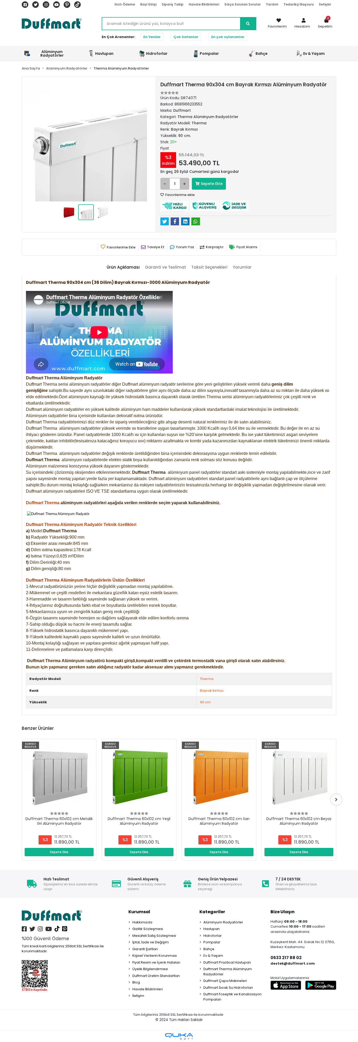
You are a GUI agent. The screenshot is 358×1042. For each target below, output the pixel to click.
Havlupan (211, 928)
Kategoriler (212, 912)
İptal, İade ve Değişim (150, 942)
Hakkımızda (142, 922)
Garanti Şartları (145, 949)
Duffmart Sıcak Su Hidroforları (228, 987)
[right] (336, 799)
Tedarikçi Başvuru (299, 4)
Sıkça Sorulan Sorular (242, 4)
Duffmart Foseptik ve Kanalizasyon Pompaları (232, 997)
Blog (136, 982)
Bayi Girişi (148, 4)
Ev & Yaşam (213, 955)
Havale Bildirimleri (204, 4)
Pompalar (211, 942)
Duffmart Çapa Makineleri (225, 980)
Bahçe (208, 949)
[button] (302, 23)
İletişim (325, 4)
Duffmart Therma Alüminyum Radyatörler (227, 971)
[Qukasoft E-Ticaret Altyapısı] (179, 1036)
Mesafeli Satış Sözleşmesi (154, 935)
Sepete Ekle (212, 183)
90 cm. (205, 702)
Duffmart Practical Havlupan (227, 962)
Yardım (272, 4)
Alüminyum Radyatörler (223, 922)
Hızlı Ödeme (125, 4)
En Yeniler (152, 36)
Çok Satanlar (185, 36)
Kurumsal (139, 912)
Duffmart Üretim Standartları (156, 975)
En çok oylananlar (228, 36)
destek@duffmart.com (292, 963)
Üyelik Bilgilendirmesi (150, 968)
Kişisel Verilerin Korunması (154, 955)
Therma (206, 678)
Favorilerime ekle (180, 194)
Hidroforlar (212, 935)
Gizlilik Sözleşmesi (147, 928)
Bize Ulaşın (282, 912)
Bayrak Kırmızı (212, 690)
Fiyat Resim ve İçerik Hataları (156, 962)
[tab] (123, 267)
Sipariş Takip (172, 4)
